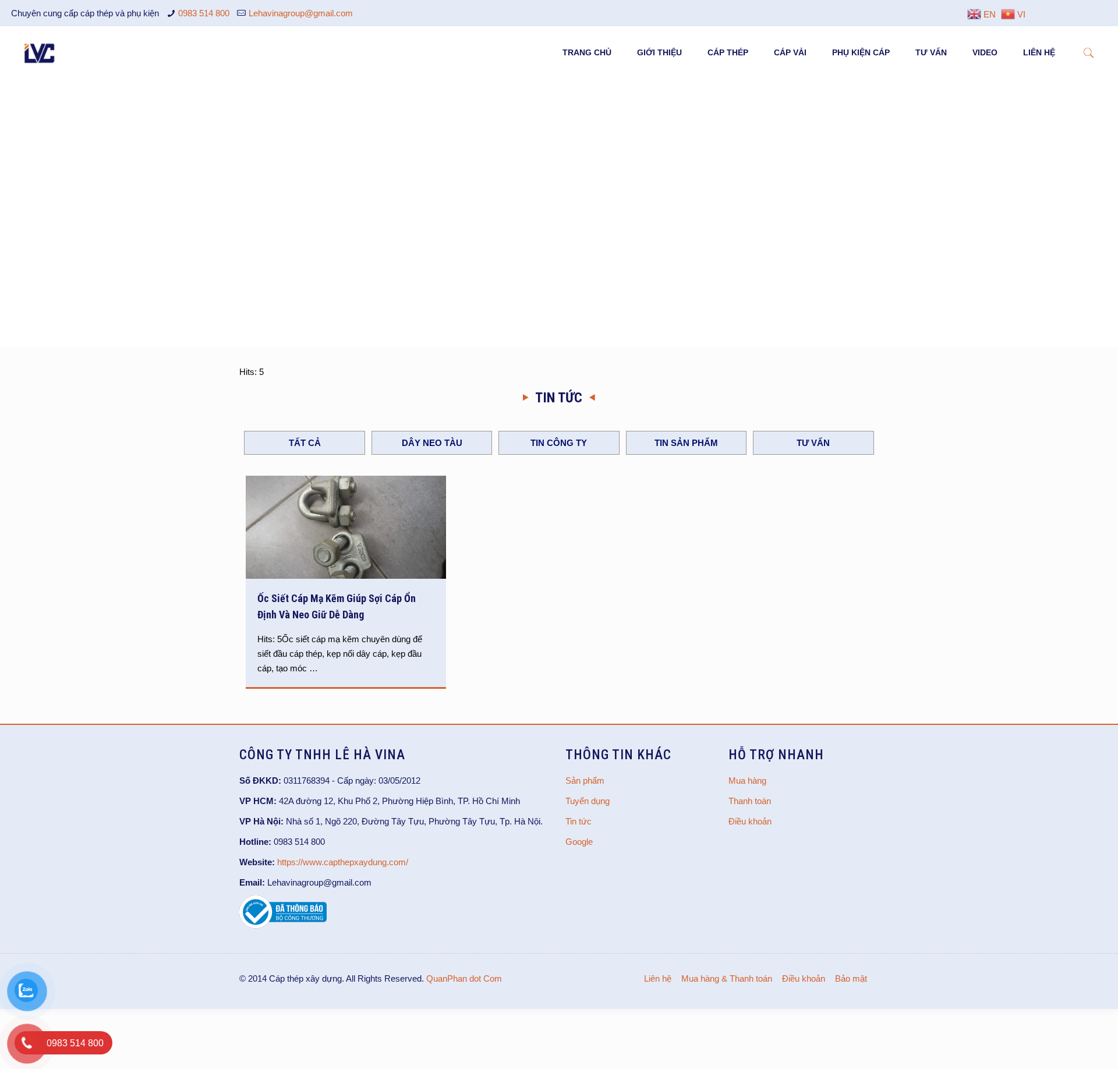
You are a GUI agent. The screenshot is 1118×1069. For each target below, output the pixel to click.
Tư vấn (813, 443)
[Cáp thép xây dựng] (40, 52)
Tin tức (578, 821)
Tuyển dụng (587, 801)
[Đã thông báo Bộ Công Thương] (283, 925)
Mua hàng (747, 780)
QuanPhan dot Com (464, 978)
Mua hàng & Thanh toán (726, 978)
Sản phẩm (584, 780)
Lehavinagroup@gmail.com (301, 13)
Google (579, 842)
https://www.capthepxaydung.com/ (342, 862)
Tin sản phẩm (686, 443)
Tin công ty (558, 443)
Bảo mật (851, 978)
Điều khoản (750, 821)
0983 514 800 (203, 13)
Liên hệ (657, 978)
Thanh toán (749, 801)
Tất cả (305, 443)
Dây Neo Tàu (432, 443)
